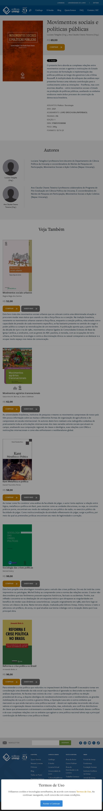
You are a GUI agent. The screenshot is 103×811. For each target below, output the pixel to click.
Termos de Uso (83, 791)
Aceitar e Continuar (51, 803)
